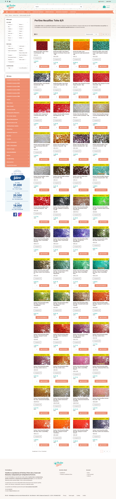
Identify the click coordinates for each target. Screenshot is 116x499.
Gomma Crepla (10, 148)
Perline (8, 99)
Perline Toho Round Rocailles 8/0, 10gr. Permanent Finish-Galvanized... (80, 208)
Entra (88, 472)
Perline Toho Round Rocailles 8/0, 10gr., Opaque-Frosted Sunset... (80, 431)
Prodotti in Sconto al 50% (13, 89)
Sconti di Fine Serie (12, 165)
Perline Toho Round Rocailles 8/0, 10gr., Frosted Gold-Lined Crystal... (80, 304)
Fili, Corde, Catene (11, 116)
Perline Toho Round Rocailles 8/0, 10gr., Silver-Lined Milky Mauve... (80, 368)
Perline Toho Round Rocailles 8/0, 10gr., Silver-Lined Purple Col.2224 (60, 240)
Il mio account (90, 474)
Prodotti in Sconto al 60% (13, 86)
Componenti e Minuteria (13, 112)
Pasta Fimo (9, 129)
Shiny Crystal (10, 106)
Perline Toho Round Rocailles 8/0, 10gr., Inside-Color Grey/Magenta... (80, 336)
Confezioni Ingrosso (12, 132)
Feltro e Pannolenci (12, 145)
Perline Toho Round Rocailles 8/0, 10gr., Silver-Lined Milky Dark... (80, 272)
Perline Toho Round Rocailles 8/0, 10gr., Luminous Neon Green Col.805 (101, 208)
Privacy (64, 495)
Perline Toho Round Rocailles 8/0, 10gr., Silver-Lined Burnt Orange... (60, 336)
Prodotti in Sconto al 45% (13, 93)
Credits (84, 495)
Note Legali (71, 495)
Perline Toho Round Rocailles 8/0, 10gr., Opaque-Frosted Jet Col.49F (61, 208)
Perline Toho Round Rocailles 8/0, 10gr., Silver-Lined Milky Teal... (100, 272)
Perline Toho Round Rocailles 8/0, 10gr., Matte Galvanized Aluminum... (60, 399)
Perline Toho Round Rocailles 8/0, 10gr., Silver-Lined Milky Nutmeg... (41, 240)
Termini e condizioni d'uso (66, 474)
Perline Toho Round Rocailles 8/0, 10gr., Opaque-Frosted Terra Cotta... (101, 304)
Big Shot (9, 135)
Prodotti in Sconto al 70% (13, 79)
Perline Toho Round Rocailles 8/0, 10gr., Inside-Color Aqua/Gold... (60, 272)
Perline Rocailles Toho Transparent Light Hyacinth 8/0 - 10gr (81, 53)
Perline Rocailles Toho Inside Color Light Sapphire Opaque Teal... (100, 53)
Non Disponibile (101, 127)
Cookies (78, 495)
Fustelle (9, 139)
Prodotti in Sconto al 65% (13, 83)
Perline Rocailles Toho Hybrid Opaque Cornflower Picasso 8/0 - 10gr (61, 53)
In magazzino (56, 59)
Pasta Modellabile (11, 152)
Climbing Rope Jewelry (12, 125)
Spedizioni (62, 472)
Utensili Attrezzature (12, 119)
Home (9, 76)
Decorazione (10, 162)
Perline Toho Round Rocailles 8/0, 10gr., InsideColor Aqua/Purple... (80, 240)
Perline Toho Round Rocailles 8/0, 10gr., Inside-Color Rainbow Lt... (42, 272)
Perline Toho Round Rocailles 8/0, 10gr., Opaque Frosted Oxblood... (41, 336)
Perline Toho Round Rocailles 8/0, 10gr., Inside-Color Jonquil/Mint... (41, 304)
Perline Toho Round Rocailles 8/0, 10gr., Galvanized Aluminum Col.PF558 (81, 399)
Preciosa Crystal (11, 109)
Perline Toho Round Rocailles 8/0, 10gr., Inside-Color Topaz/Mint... (60, 304)
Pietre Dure (10, 102)
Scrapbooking (10, 158)
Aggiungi (45, 66)
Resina (8, 155)
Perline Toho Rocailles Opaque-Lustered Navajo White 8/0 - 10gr (42, 146)
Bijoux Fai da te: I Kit (12, 122)
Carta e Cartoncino (12, 142)
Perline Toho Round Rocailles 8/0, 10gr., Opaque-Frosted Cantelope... (60, 431)
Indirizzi (89, 476)
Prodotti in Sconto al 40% (13, 96)
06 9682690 (9, 489)
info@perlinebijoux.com (13, 490)
